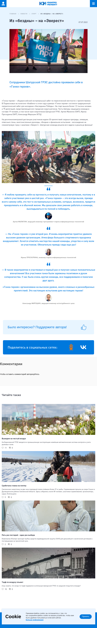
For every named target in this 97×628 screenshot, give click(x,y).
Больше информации (34, 620)
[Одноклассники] (71, 347)
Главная (13, 13)
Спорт (34, 13)
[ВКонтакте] (83, 347)
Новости (24, 13)
